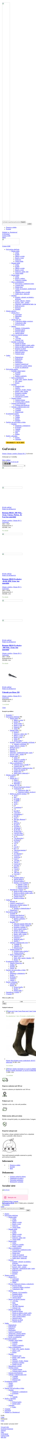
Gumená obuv (19, 285)
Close (4, 707)
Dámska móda (15, 263)
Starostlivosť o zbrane (16, 889)
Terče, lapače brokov (21, 350)
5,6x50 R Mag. (18, 833)
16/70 (15, 802)
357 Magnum (18, 853)
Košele (17, 254)
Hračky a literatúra (11, 982)
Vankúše (17, 429)
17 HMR (16, 800)
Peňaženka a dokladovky (22, 425)
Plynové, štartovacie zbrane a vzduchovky (21, 1284)
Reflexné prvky (20, 306)
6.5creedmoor (18, 814)
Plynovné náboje (19, 881)
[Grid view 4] (10, 464)
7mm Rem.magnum (20, 850)
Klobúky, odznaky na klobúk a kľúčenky (22, 742)
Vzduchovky (18, 788)
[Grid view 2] (5, 464)
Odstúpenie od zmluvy (17, 1178)
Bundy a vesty (19, 258)
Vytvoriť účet (5, 1427)
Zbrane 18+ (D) (16, 319)
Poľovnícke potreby (12, 912)
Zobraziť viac (19, 340)
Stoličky (17, 388)
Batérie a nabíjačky (21, 376)
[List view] (3, 464)
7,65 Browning (18, 838)
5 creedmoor (17, 807)
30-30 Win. (17, 829)
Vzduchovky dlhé (20, 323)
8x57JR (16, 816)
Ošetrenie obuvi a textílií (22, 292)
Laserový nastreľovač (21, 364)
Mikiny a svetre (20, 256)
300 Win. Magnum (19, 819)
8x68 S (16, 867)
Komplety (9, 715)
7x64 (15, 871)
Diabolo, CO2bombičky (22, 328)
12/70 (15, 818)
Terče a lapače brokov (20, 929)
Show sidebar (6, 460)
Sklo (16, 432)
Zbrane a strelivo (11, 775)
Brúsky (17, 383)
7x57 (15, 843)
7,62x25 (16, 841)
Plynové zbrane (20, 325)
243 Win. (16, 865)
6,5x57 (16, 859)
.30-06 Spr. (17, 857)
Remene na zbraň (20, 348)
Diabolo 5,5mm (22, 884)
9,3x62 (16, 852)
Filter (4, 1003)
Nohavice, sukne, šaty (22, 271)
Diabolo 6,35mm (23, 888)
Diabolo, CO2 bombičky (21, 883)
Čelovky (17, 374)
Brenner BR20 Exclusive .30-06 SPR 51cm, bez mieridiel (12, 581)
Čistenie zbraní (19, 354)
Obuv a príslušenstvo (17, 282)
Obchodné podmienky (16, 1180)
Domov (4, 453)
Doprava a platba (15, 1165)
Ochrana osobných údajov (18, 1176)
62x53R (16, 811)
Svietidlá (17, 372)
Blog (11, 1168)
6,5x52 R (16, 855)
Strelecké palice (20, 352)
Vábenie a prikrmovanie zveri (20, 407)
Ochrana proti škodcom (18, 403)
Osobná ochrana (16, 398)
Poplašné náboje (20, 330)
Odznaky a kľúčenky (20, 744)
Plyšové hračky (18, 987)
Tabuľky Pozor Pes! (16, 963)
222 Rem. (17, 823)
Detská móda (15, 275)
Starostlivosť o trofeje (21, 396)
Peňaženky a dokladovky (17, 973)
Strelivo (13, 326)
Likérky (17, 431)
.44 (15, 845)
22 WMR (16, 799)
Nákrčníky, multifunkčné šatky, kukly (21, 752)
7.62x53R (17, 812)
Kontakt (12, 1167)
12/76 (15, 804)
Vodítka (17, 417)
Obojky (17, 415)
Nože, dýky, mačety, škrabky (24, 379)
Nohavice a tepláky (21, 280)
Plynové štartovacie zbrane (22, 787)
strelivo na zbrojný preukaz (19, 335)
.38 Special (17, 828)
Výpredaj (9, 994)
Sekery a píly (18, 956)
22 (14, 836)
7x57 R (16, 847)
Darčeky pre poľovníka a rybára (16, 970)
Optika (8, 900)
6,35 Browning (18, 835)
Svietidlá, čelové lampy (18, 371)
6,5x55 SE (17, 864)
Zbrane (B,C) (15, 313)
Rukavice (18, 307)
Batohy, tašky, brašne (21, 391)
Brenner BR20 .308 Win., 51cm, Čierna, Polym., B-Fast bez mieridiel (12, 515)
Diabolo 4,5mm (22, 886)
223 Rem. (17, 826)
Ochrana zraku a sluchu (22, 402)
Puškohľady (19, 359)
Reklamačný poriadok (16, 1182)
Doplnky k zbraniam (17, 342)
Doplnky (14, 295)
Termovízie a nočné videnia (23, 366)
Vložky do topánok (19, 770)
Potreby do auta (20, 395)
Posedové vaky (19, 386)
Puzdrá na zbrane (20, 343)
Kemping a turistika (21, 393)
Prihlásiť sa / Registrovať (12, 1412)
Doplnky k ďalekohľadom (22, 908)
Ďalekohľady (19, 357)
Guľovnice (18, 314)
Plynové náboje (20, 331)
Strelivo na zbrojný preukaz (18, 794)
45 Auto (16, 824)
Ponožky (18, 309)
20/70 (15, 795)
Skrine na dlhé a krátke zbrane (24, 347)
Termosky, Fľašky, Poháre (23, 390)
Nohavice (18, 259)
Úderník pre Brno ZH (10, 692)
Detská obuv (19, 287)
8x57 (15, 848)
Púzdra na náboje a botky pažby (25, 345)
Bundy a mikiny (20, 278)
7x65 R (16, 862)
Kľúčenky (18, 427)
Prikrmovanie (19, 412)
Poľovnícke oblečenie (12, 717)
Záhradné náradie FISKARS (22, 924)
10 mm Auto (17, 831)
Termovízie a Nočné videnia (18, 905)
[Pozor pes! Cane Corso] (14, 1011)
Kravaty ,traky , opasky (22, 302)
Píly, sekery (18, 381)
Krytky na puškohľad (21, 367)
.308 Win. (17, 872)
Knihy (14, 1407)
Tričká (17, 253)
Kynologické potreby (12, 961)
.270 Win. (18, 338)
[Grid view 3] (8, 464)
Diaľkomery (19, 362)
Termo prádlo (19, 261)
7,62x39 (16, 869)
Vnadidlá (18, 410)
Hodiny (17, 434)
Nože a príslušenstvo (17, 378)
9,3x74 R (16, 874)
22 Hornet (17, 840)
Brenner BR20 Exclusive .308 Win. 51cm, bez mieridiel (12, 647)
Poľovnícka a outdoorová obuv (24, 283)
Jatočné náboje (19, 333)
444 (15, 797)
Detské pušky (18, 990)
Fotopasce (18, 360)
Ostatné (10, 1395)
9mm (16, 336)
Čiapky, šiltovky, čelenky (22, 301)
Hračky (17, 419)
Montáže (12, 901)
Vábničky (18, 408)
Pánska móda (15, 251)
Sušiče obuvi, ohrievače (22, 294)
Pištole (17, 318)
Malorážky (18, 316)
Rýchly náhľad (6, 507)
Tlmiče (12, 776)
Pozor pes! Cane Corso (29, 1011)
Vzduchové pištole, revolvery (24, 321)
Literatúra (18, 439)
